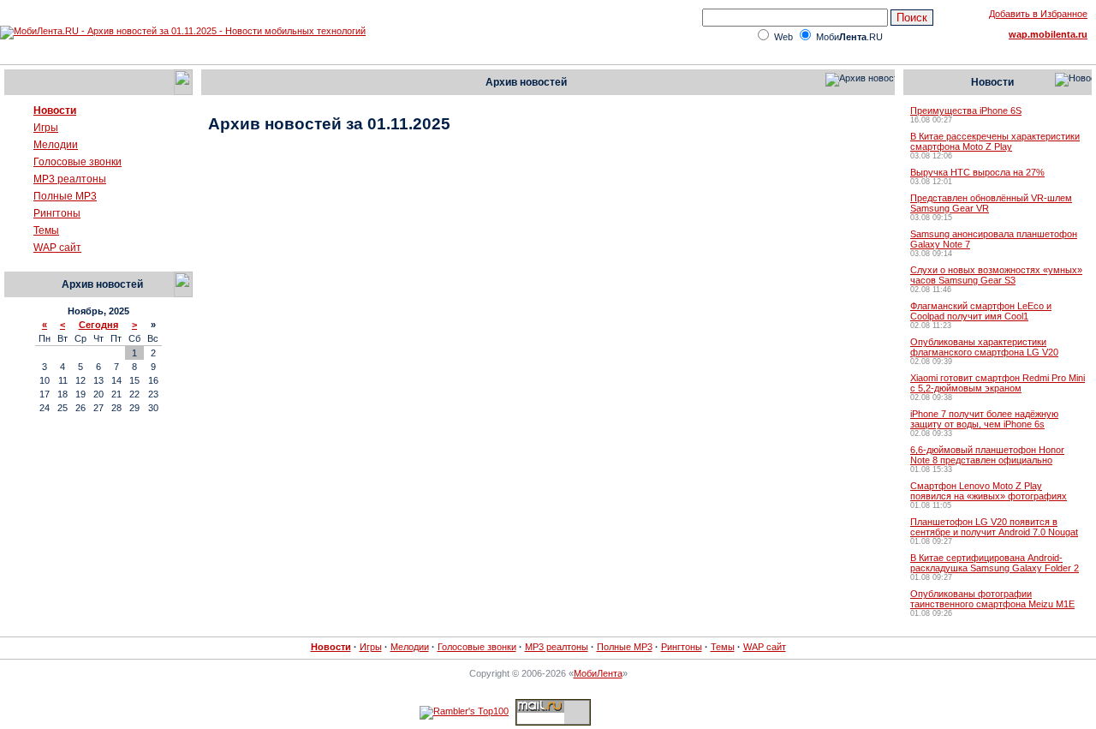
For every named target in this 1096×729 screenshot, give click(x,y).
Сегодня (98, 325)
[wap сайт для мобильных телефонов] (18, 251)
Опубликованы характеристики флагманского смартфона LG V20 (984, 347)
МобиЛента (598, 673)
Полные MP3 (65, 196)
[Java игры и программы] (18, 131)
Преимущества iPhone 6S (966, 110)
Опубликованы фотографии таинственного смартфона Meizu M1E (992, 599)
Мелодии (55, 145)
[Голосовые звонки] (18, 165)
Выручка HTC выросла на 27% (977, 172)
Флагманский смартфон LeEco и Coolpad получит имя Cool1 (980, 311)
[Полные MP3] (18, 199)
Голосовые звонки (77, 162)
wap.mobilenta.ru (1048, 34)
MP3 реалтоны (69, 179)
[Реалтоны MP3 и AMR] (18, 182)
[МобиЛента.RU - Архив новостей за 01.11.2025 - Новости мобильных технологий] (183, 31)
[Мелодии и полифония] (18, 148)
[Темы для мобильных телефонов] (18, 234)
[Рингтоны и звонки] (18, 217)
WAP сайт (57, 248)
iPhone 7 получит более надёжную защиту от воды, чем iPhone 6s (984, 419)
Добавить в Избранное (1038, 14)
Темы (46, 230)
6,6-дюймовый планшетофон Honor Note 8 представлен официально (987, 455)
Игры (45, 128)
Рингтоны (56, 213)
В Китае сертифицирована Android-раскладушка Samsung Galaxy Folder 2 (994, 563)
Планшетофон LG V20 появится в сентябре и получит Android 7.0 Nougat (994, 527)
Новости (54, 111)
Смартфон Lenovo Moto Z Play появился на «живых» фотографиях (988, 491)
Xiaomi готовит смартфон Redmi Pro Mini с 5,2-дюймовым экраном (997, 383)
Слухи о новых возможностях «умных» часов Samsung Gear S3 (996, 275)
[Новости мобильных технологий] (18, 114)
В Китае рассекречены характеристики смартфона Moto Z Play (995, 141)
